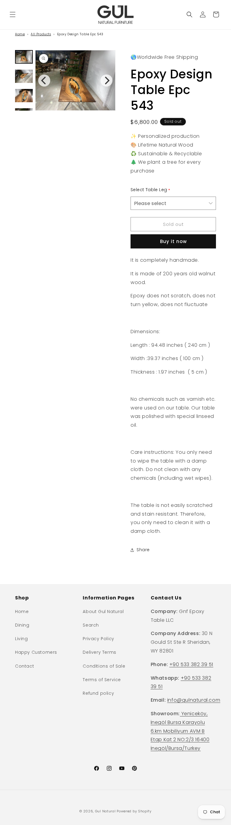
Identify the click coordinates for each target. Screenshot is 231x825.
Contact (24, 666)
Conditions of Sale (104, 666)
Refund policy (98, 693)
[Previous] (44, 80)
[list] (75, 80)
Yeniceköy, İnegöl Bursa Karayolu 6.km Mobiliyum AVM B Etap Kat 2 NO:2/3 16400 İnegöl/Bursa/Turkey (180, 731)
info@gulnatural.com (193, 700)
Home (20, 34)
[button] (12, 14)
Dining (22, 625)
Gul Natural (105, 811)
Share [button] (143, 550)
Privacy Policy (98, 639)
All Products (41, 34)
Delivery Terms (99, 652)
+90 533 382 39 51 (191, 664)
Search (91, 625)
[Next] (106, 80)
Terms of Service (102, 680)
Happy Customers (36, 652)
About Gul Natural (103, 611)
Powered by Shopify (134, 811)
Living (21, 639)
